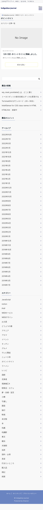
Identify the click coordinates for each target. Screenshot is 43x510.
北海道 (4, 379)
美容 (3, 459)
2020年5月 (6, 219)
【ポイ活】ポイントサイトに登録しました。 (20, 54)
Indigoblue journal (8, 8)
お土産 (4, 322)
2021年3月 (6, 174)
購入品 (4, 468)
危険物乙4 (6, 383)
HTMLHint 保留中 (9, 110)
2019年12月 (6, 241)
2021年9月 (6, 161)
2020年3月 (6, 227)
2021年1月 (6, 183)
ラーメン (5, 366)
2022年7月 (6, 139)
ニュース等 (6, 357)
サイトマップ (17, 493)
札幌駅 (4, 432)
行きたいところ (8, 463)
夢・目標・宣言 (8, 392)
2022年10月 (7, 134)
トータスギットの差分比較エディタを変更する (20, 97)
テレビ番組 (6, 353)
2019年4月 (6, 276)
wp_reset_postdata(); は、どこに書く (17, 92)
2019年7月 (6, 263)
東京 (3, 437)
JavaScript (6, 299)
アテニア (5, 330)
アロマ (4, 335)
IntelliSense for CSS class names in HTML (19, 105)
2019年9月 (6, 254)
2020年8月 (6, 205)
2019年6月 (6, 267)
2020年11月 (6, 192)
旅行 (3, 410)
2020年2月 (6, 232)
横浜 (3, 441)
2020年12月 (7, 188)
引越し (4, 401)
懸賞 (3, 406)
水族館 (4, 445)
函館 (3, 375)
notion (4, 304)
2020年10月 (7, 196)
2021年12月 (6, 152)
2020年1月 (6, 236)
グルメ (4, 348)
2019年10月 (6, 249)
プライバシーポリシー (29, 493)
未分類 (4, 419)
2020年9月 (6, 201)
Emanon (26, 501)
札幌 (3, 428)
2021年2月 (6, 179)
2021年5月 (6, 165)
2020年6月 (6, 214)
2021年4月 (6, 170)
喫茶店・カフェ (8, 388)
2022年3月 (6, 143)
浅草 (3, 450)
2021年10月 (6, 157)
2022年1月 (6, 148)
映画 (3, 414)
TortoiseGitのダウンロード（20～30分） (18, 101)
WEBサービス (7, 313)
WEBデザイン (7, 317)
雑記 (3, 472)
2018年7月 (6, 285)
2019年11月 (6, 245)
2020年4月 (6, 223)
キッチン (5, 344)
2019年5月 (6, 272)
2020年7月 (6, 210)
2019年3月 (6, 280)
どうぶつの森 (7, 326)
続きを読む (21, 65)
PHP (3, 308)
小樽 (3, 397)
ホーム (8, 493)
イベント (5, 339)
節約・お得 (6, 454)
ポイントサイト (8, 361)
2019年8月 (6, 258)
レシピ (4, 370)
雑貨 (3, 476)
